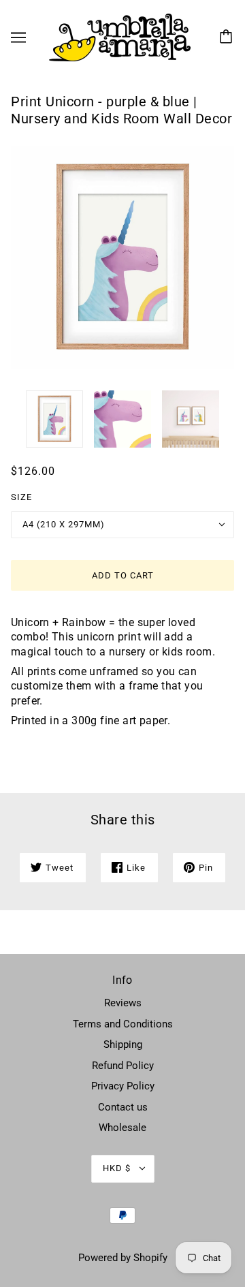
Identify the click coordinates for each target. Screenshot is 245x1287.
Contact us (123, 1107)
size (21, 497)
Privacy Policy (122, 1086)
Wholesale (122, 1127)
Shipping (122, 1044)
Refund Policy (123, 1065)
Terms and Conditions (123, 1024)
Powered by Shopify (122, 1258)
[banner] (120, 37)
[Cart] (228, 37)
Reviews (123, 1003)
